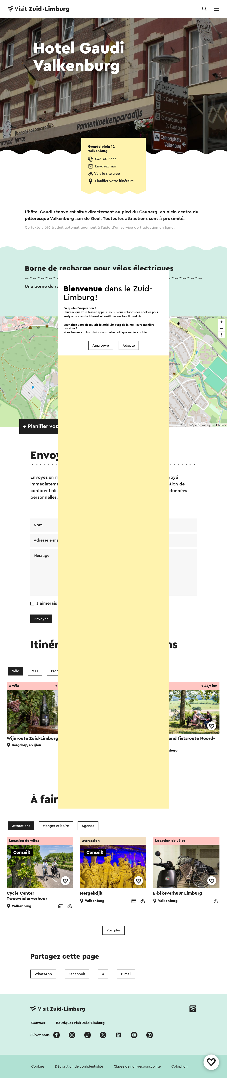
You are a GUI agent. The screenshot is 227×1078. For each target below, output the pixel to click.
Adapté (129, 345)
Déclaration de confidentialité (79, 1066)
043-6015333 (106, 159)
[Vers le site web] (69, 906)
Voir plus (113, 930)
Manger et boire (56, 826)
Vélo (15, 671)
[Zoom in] (221, 322)
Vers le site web (107, 173)
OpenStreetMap (201, 425)
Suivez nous (39, 1035)
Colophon (179, 1066)
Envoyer (41, 619)
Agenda (88, 826)
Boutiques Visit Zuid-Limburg (80, 1023)
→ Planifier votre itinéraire (55, 426)
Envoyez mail (106, 166)
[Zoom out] (221, 328)
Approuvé (100, 345)
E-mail (126, 974)
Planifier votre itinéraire (114, 181)
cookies (142, 332)
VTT (35, 671)
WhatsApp (43, 974)
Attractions (21, 826)
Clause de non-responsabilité (137, 1066)
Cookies (37, 1066)
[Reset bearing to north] (221, 335)
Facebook (77, 974)
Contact (38, 1023)
